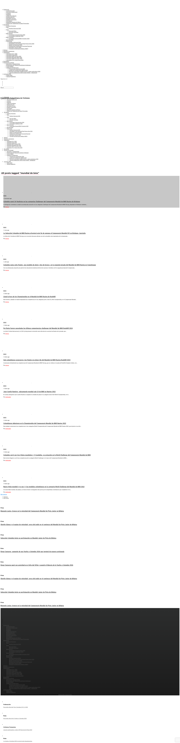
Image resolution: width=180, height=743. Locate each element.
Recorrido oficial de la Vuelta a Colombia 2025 (15, 718)
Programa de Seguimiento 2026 (17, 69)
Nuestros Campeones (8, 51)
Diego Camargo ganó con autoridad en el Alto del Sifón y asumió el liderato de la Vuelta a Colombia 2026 (37, 565)
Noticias (5, 50)
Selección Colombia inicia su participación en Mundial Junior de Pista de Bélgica (28, 538)
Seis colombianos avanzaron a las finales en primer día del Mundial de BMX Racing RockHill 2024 (36, 360)
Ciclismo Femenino (11, 26)
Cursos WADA (9, 66)
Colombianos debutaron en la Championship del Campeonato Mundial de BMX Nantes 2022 (34, 423)
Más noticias (4, 494)
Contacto (8, 13)
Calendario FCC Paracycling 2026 (14, 60)
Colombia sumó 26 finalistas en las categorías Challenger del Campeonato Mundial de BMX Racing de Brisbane (41, 202)
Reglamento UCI (10, 17)
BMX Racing (9, 33)
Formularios (9, 21)
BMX (4, 196)
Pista (7, 29)
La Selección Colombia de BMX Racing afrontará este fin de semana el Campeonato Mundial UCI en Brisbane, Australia (44, 233)
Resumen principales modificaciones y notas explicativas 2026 (24, 71)
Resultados (6, 61)
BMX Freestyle (10, 37)
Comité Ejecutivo (10, 10)
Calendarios (6, 52)
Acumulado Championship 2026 (17, 34)
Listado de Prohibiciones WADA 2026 (18, 70)
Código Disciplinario (11, 16)
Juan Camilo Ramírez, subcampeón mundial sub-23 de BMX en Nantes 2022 (29, 392)
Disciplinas (6, 24)
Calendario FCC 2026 (11, 53)
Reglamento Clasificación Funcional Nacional (20, 46)
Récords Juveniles (13, 32)
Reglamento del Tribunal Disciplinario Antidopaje (18, 65)
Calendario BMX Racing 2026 (13, 56)
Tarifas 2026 (9, 75)
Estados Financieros (11, 19)
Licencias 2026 (7, 74)
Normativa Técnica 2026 (15, 47)
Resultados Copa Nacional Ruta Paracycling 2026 (21, 43)
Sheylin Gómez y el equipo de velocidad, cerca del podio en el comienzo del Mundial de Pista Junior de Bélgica (39, 525)
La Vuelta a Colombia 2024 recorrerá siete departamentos (17, 741)
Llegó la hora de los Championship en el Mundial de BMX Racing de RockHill (29, 297)
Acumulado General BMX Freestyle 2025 (19, 38)
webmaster (8, 397)
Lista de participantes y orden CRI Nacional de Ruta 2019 (17, 730)
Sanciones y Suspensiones (13, 64)
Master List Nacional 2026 (15, 45)
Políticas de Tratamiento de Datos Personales (17, 23)
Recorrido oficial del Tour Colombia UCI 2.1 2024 (15, 707)
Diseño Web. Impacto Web (65, 694)
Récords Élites (12, 31)
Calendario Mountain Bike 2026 (14, 57)
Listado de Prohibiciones (12, 67)
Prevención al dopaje (8, 62)
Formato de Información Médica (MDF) (18, 48)
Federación (6, 9)
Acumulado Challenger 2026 (16, 36)
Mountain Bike (9, 40)
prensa (7, 207)
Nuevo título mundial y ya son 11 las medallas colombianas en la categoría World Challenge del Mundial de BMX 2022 (43, 487)
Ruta (7, 27)
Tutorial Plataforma (11, 76)
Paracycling (9, 41)
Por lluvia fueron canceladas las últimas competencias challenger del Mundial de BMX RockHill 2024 (38, 328)
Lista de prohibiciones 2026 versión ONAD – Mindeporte (23, 72)
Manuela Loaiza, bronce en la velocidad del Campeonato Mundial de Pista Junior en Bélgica (32, 511)
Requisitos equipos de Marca (13, 22)
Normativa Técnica (11, 18)
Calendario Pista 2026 (11, 55)
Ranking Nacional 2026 (15, 28)
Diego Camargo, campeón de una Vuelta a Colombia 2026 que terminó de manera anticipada (32, 552)
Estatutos (8, 14)
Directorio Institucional (11, 12)
